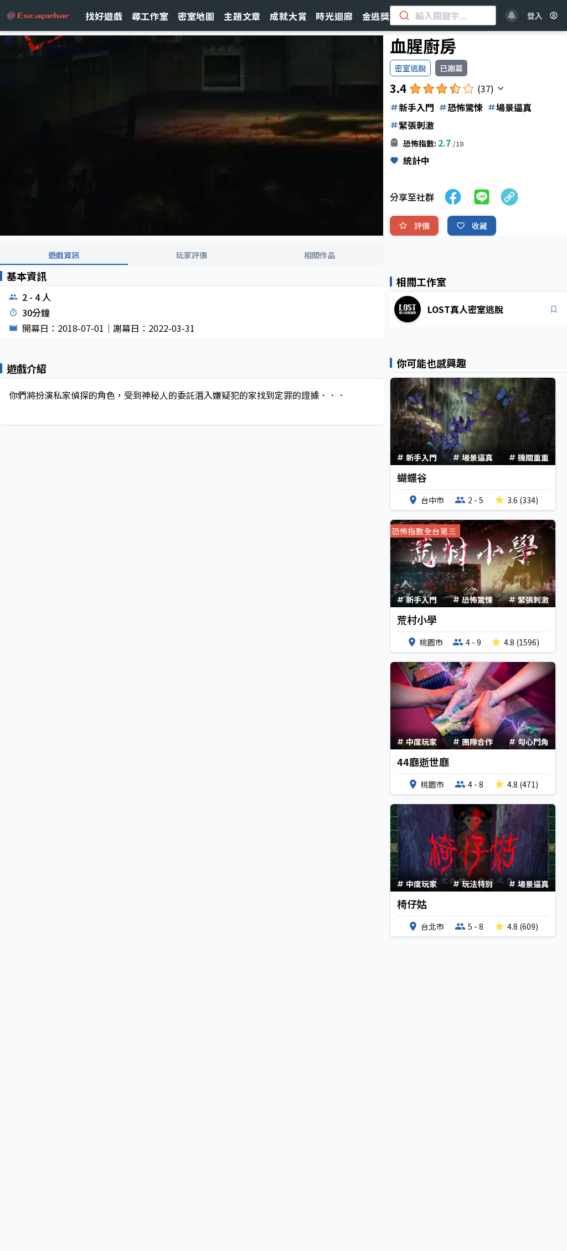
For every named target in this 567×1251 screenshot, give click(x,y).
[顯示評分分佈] (500, 88)
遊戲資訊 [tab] (63, 254)
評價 (422, 225)
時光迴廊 (334, 16)
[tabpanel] (191, 356)
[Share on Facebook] (453, 197)
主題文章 (242, 16)
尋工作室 (150, 16)
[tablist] (191, 255)
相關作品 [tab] (319, 254)
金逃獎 (376, 16)
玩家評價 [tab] (191, 254)
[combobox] (443, 15)
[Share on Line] (482, 197)
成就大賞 (288, 16)
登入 (535, 15)
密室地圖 (196, 16)
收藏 (479, 225)
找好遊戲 (103, 16)
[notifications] (511, 15)
